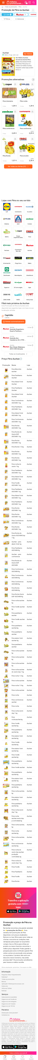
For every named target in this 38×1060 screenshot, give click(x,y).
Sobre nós (5, 986)
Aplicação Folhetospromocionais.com (13, 984)
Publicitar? (5, 977)
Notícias (4, 990)
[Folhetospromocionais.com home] (15, 2)
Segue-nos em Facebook (9, 999)
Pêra (20, 7)
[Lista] (29, 2)
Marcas (4, 981)
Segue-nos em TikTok (8, 1006)
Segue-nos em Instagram (9, 1001)
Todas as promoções (11, 7)
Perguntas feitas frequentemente (11, 974)
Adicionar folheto (7, 988)
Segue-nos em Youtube (8, 1004)
